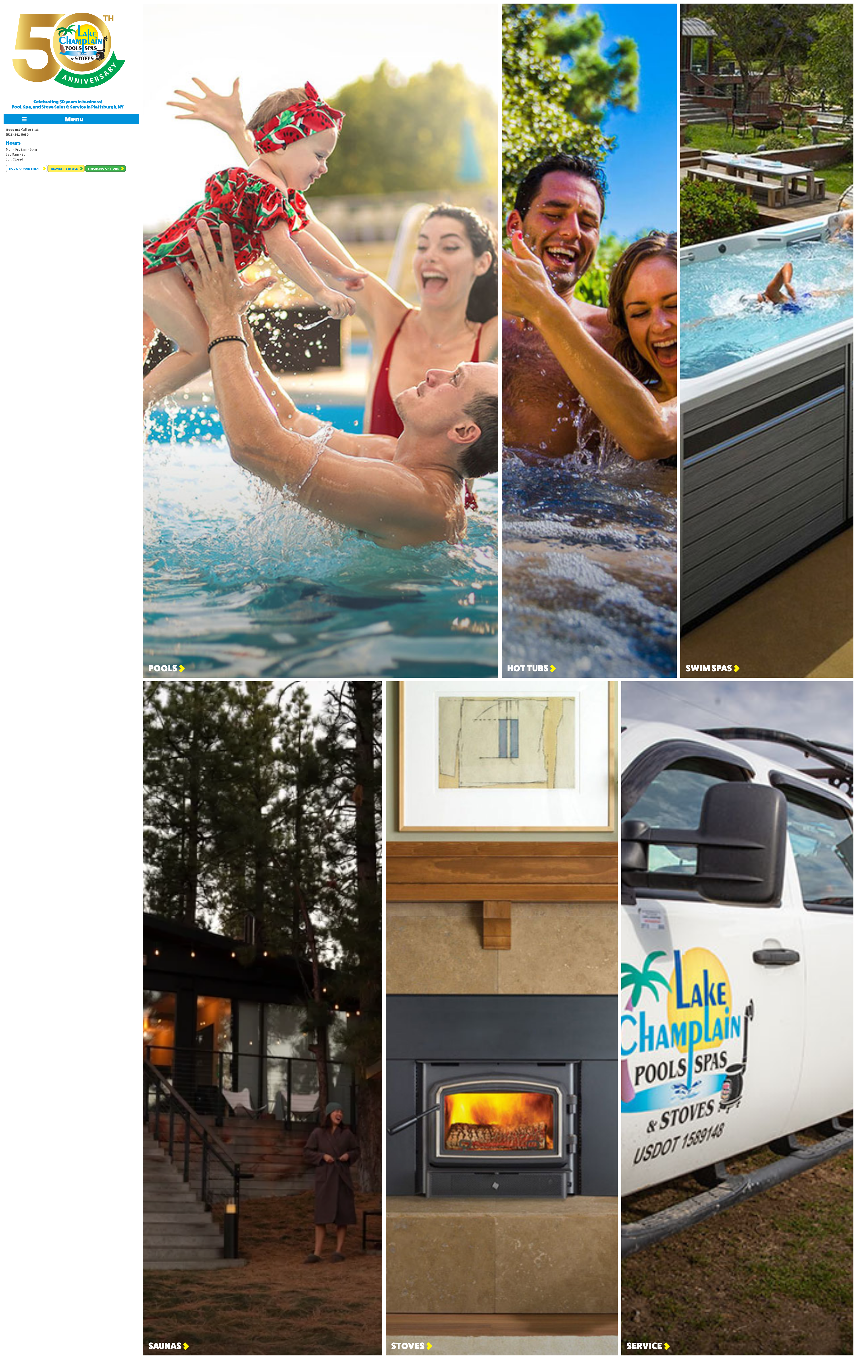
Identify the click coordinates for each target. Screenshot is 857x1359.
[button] (71, 119)
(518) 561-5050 (17, 134)
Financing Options (103, 169)
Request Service (64, 169)
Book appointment (25, 169)
